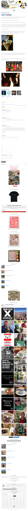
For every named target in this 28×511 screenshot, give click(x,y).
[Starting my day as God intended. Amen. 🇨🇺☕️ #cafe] (20, 391)
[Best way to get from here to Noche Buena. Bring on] (20, 430)
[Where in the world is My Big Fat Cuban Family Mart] (7, 391)
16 (10, 502)
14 (4, 502)
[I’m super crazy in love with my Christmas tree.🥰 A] (20, 417)
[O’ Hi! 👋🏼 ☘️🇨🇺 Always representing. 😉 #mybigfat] (20, 404)
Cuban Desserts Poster (14, 249)
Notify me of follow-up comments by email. (6, 158)
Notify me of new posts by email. (5, 160)
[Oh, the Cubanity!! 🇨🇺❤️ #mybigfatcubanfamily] (7, 404)
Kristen (6, 117)
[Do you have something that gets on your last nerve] (7, 314)
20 (23, 502)
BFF (5, 125)
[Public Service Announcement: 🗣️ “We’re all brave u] (7, 365)
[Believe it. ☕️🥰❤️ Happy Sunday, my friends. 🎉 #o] (7, 417)
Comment (2, 138)
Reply (3, 113)
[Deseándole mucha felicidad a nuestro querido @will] (7, 327)
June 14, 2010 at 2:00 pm (8, 118)
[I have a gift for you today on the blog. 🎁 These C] (7, 430)
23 (10, 503)
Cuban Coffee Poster (14, 231)
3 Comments (8, 13)
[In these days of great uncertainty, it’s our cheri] (20, 327)
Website (2, 151)
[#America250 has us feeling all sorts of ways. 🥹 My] (20, 314)
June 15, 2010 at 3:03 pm (8, 126)
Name (2, 146)
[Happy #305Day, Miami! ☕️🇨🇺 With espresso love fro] (20, 352)
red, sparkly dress (7, 25)
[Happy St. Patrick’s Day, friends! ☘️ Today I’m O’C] (20, 339)
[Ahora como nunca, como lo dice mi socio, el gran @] (20, 365)
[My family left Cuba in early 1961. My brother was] (7, 352)
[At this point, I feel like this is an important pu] (7, 378)
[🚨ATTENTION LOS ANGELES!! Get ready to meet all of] (7, 339)
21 (4, 503)
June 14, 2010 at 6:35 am (8, 110)
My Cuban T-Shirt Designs (14, 189)
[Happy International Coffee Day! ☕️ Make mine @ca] (20, 378)
